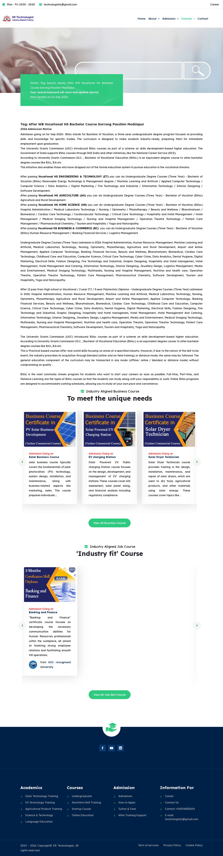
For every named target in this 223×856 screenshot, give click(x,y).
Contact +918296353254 (180, 808)
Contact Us (172, 802)
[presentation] (22, 462)
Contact (203, 18)
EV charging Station (42, 457)
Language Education (39, 821)
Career (214, 4)
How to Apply (126, 802)
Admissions (125, 796)
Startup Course (81, 808)
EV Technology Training (40, 802)
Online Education (83, 815)
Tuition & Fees (127, 808)
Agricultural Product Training (43, 808)
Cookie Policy (194, 845)
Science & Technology (39, 815)
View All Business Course (109, 523)
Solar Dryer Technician (104, 457)
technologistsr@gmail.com (60, 4)
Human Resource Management (169, 612)
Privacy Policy (172, 845)
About (152, 18)
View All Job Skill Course (110, 694)
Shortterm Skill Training (86, 802)
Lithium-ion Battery (161, 457)
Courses (186, 18)
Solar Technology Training (41, 796)
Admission (168, 18)
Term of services (148, 845)
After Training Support (132, 815)
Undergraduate (82, 796)
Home (141, 18)
